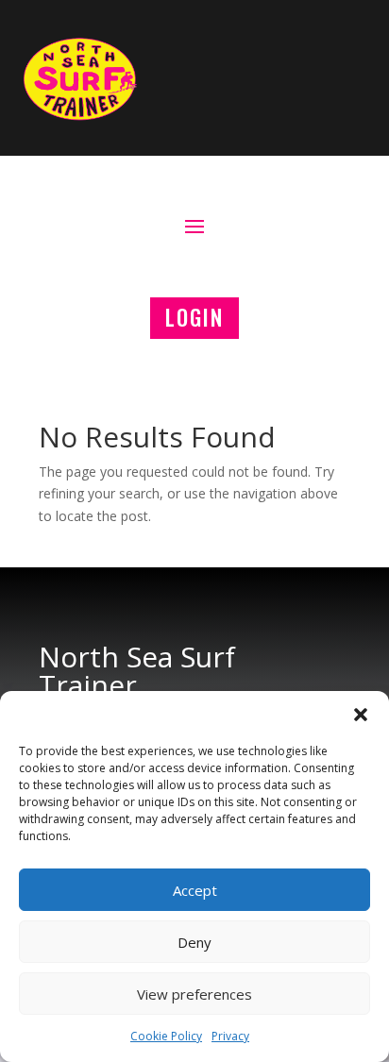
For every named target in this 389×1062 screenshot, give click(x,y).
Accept (195, 890)
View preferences (194, 994)
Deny (194, 942)
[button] (360, 714)
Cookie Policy (166, 1036)
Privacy (230, 1036)
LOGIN (194, 317)
